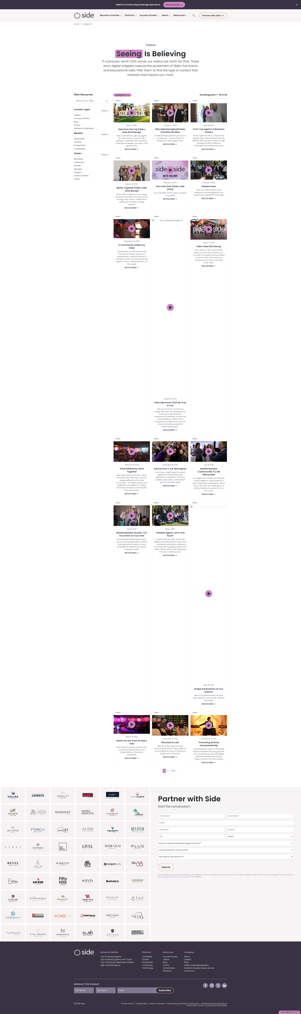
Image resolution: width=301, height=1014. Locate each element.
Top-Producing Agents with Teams (116, 959)
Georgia (78, 169)
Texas (77, 179)
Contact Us (189, 970)
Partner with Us (289, 1012)
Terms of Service (180, 877)
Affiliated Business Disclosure (214, 1003)
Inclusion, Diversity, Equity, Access (199, 968)
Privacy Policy (163, 877)
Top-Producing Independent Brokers (117, 962)
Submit (166, 867)
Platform (129, 15)
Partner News (169, 968)
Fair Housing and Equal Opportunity (183, 1003)
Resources (179, 15)
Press (186, 962)
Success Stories (148, 15)
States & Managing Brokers (196, 965)
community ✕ (122, 95)
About (165, 15)
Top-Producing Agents (110, 956)
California (79, 162)
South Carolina (81, 175)
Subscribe (165, 990)
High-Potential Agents (110, 965)
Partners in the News (84, 128)
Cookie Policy (141, 1003)
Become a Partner (109, 15)
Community (79, 148)
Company (189, 952)
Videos (77, 115)
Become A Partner (109, 952)
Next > (173, 770)
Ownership (79, 138)
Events (77, 125)
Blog (76, 121)
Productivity (80, 145)
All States (78, 159)
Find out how (172, 4)
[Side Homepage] (84, 15)
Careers (187, 959)
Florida (77, 165)
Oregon (77, 172)
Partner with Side (211, 15)
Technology (147, 968)
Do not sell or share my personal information (206, 1005)
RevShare (167, 970)
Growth (77, 142)
